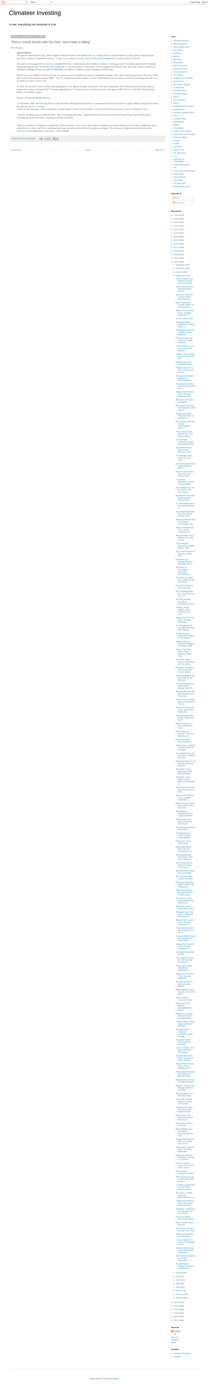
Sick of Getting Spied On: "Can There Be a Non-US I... (185, 593)
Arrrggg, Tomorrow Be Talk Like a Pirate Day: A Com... (185, 1141)
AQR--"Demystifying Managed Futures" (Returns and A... (184, 892)
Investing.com (179, 109)
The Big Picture (179, 153)
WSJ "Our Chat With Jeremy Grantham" (184, 878)
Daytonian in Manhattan (183, 78)
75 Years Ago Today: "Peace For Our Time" (184, 458)
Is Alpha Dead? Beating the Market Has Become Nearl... (185, 1074)
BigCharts (177, 59)
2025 (176, 219)
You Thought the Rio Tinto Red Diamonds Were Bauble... (185, 627)
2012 (176, 1302)
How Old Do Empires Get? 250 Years (184, 587)
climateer (177, 1332)
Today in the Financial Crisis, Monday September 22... (185, 922)
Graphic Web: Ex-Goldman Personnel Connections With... (185, 644)
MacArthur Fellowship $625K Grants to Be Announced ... (185, 884)
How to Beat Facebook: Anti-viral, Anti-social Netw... (185, 789)
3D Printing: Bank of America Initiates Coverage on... (184, 865)
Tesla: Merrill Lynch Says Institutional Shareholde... (184, 821)
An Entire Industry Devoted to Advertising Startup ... (186, 601)
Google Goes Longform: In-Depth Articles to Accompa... (186, 747)
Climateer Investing (35, 12)
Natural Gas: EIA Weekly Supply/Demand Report (183, 1006)
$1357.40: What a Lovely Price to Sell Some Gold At (185, 1165)
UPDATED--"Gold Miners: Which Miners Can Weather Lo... (185, 780)
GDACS (176, 103)
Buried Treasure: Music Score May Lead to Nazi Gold (185, 805)
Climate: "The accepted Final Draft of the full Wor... (185, 356)
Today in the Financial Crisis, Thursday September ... (185, 619)
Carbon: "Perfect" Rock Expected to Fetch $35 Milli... (185, 1024)
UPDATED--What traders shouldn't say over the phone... (185, 662)
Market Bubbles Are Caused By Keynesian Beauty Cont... (184, 1132)
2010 (176, 1309)
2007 (176, 1320)
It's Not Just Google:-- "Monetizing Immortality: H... (184, 968)
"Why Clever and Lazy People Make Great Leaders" (185, 1179)
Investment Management (103, 58)
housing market (82, 89)
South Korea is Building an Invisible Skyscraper (185, 1258)
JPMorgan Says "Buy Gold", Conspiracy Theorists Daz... (184, 914)
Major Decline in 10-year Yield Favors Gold (184, 726)
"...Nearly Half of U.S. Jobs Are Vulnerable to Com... (185, 1242)
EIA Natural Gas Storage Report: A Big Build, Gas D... (184, 562)
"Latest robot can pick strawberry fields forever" (184, 289)
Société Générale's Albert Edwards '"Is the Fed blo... (184, 416)
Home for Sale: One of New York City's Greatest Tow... (185, 474)
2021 (176, 233)
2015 (176, 255)
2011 (176, 1306)
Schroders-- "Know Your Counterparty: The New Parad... (186, 1211)
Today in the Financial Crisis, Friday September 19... (185, 1066)
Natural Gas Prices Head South (183, 842)
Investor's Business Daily (183, 112)
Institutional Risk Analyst (183, 106)
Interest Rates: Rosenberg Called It (185, 1172)
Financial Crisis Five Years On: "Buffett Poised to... (184, 340)
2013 (176, 262)
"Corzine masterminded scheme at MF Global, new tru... (185, 1187)
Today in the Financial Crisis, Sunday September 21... (185, 946)
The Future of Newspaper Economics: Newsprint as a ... (184, 570)
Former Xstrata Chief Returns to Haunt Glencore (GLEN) (184, 281)
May (178, 1284)
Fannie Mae (44, 67)
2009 (176, 1313)
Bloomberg (178, 63)
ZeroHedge (178, 180)
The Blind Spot (179, 183)
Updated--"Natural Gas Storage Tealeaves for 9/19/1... (185, 1088)
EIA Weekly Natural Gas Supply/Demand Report (185, 466)
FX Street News (179, 91)
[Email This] (45, 138)
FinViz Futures (179, 100)
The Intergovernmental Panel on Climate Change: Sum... (185, 514)
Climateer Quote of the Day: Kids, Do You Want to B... (185, 678)
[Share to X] (51, 138)
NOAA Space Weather (182, 131)
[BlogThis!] (48, 138)
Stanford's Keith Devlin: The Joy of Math (185, 872)
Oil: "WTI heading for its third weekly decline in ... (185, 505)
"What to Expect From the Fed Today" (184, 1235)
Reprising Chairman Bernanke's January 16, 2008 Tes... (185, 1157)
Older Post (159, 150)
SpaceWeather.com (181, 186)
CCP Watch (178, 75)
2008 (176, 1317)
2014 (176, 258)
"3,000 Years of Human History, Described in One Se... (185, 702)
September (181, 276)
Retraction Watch (180, 137)
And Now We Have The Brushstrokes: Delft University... (185, 694)
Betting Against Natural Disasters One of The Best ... (185, 992)
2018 (176, 244)
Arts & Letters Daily (181, 47)
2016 (176, 251)
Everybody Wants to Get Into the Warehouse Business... (186, 763)
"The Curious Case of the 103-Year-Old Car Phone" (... (184, 960)
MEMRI (176, 125)
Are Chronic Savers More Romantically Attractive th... (185, 900)
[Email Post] (41, 138)
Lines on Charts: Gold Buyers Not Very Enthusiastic (185, 1050)
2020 (176, 237)
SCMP (176, 144)
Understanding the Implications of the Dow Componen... (184, 857)
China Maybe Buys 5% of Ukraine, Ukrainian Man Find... (186, 755)
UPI (174, 168)
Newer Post (16, 150)
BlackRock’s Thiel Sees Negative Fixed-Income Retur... (185, 498)
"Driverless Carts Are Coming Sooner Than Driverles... (184, 297)
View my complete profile (175, 1340)
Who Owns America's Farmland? (184, 401)
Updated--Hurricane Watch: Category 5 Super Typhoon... (184, 1058)
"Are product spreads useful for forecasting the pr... (185, 386)
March (179, 1291)
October (179, 272)
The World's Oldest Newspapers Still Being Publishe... (184, 771)
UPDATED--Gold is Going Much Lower (185, 907)
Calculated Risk (180, 72)
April (178, 1287)
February (180, 1294)
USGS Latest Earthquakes (184, 171)
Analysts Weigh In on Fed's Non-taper (184, 1095)
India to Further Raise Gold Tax (185, 1224)
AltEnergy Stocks (180, 44)
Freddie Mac (59, 67)
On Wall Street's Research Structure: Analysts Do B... (185, 1266)
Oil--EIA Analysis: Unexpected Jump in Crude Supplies (185, 636)
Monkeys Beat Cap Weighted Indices (184, 363)
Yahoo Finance (179, 177)
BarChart (177, 53)
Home (88, 150)
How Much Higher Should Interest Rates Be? (183, 1042)
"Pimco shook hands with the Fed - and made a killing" (184, 434)
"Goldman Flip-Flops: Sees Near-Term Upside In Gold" (184, 1109)
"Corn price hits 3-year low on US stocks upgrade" (185, 348)
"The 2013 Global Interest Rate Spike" (185, 1218)
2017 (176, 247)
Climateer (177, 1356)
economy (80, 58)
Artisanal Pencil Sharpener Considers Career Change (184, 1033)
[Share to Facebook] (54, 138)
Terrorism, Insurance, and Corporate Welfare (184, 984)
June (178, 1280)
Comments (179, 203)
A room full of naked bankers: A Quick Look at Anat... (184, 1101)
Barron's (176, 56)
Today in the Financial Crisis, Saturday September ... (185, 976)
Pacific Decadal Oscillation (184, 134)
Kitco (175, 116)
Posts (177, 198)
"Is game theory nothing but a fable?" (185, 828)
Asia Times (178, 50)
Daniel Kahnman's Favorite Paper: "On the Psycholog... (185, 305)
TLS (175, 156)
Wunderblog (178, 174)
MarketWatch (178, 122)
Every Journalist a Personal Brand (183, 740)
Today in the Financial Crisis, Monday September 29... (185, 394)
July (178, 1276)
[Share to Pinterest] (57, 138)
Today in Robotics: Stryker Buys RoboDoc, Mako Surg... (183, 652)
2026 (176, 215)
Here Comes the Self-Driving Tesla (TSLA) (185, 1229)
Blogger (115, 1379)
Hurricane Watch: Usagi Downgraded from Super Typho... (185, 938)
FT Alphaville (178, 87)
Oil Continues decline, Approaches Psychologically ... (185, 378)
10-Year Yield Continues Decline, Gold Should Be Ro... (185, 442)
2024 (176, 222)
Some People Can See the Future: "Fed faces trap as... (185, 490)
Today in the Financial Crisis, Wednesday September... (185, 709)
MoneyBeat (178, 128)
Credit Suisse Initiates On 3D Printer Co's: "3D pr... (185, 930)
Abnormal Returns (180, 41)
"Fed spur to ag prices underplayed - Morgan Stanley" (185, 686)
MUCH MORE (63, 131)
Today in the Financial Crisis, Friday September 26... (185, 530)
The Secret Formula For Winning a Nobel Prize (185, 553)
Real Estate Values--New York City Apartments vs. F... (184, 849)
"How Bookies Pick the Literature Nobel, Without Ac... (185, 332)
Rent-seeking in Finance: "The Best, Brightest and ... (185, 733)
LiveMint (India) (179, 119)
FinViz (176, 97)
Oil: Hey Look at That (184, 319)
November (180, 268)
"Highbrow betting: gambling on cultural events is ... (185, 324)
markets (72, 55)
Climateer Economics (182, 1353)
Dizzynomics (178, 81)
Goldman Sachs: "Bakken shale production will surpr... (183, 610)
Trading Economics (181, 165)
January (179, 1298)
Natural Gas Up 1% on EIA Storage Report (185, 1081)
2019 (176, 240)
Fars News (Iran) (180, 94)
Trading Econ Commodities (179, 160)
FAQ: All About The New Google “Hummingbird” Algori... (185, 424)
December (180, 265)
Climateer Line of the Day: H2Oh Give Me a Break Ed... (185, 580)
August (179, 1273)
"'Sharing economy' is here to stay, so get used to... (184, 370)
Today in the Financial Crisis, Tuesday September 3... (185, 313)
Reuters (176, 141)
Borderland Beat (180, 69)
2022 (176, 229)
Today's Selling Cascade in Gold (184, 999)
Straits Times (178, 150)
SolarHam (177, 147)
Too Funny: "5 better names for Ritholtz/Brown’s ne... (185, 1195)
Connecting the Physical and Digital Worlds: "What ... (185, 545)
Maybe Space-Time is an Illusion (185, 1124)
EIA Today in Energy (181, 84)
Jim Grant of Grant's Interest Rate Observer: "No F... (184, 450)
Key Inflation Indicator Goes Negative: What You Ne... (186, 408)
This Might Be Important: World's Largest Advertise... (185, 813)
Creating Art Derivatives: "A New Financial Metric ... (185, 482)
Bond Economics (180, 66)
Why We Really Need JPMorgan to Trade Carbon (185, 537)
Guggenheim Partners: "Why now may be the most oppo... (185, 1203)
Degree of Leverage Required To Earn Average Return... (184, 1016)
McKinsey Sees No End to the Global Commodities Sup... (185, 522)
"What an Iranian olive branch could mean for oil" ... (185, 718)
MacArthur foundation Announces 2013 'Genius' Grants (185, 670)
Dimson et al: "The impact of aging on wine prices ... (184, 1117)
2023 (176, 226)
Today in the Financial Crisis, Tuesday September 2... (185, 797)
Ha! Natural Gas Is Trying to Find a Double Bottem (183, 835)
